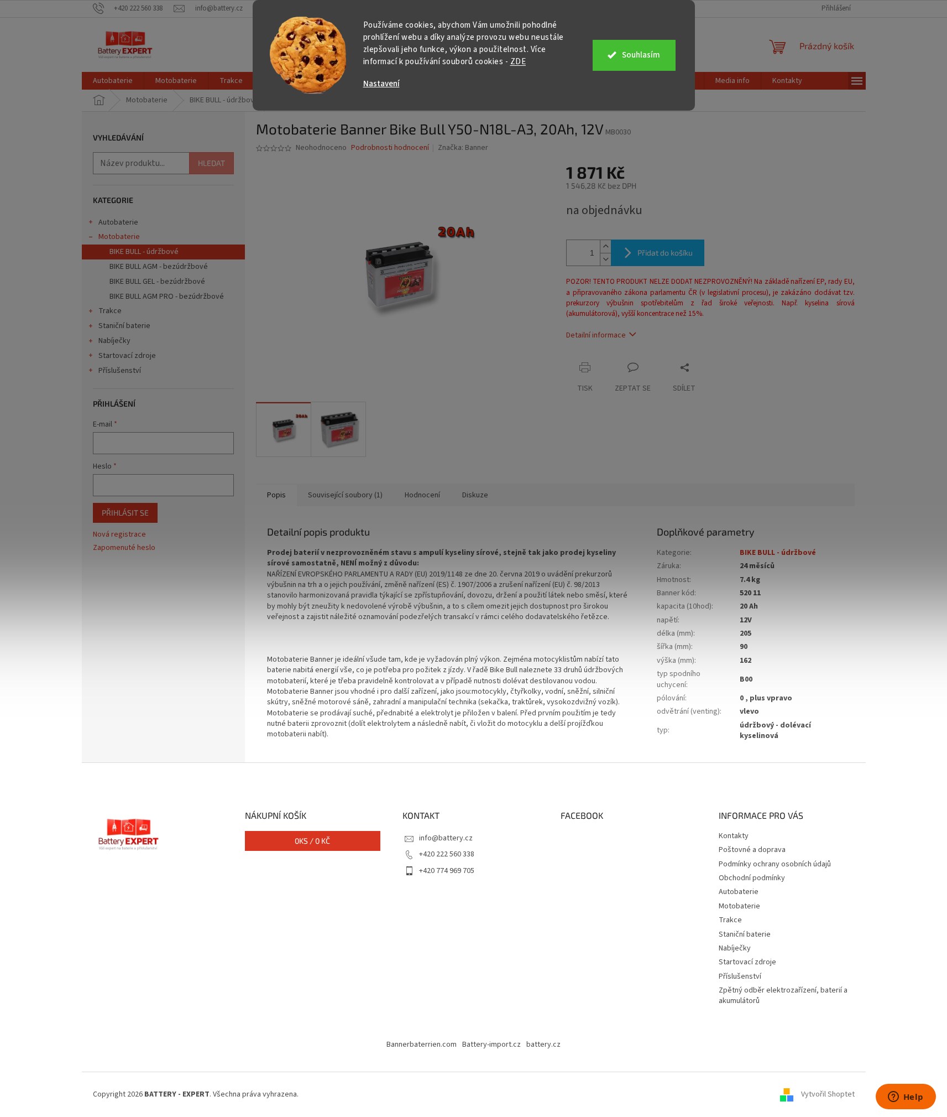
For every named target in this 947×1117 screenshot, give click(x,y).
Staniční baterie (124, 325)
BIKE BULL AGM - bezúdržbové (158, 266)
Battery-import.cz (491, 1044)
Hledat (211, 163)
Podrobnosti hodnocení (390, 148)
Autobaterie (118, 222)
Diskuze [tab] (475, 495)
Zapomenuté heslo (124, 548)
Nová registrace (119, 534)
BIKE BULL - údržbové (144, 251)
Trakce (110, 310)
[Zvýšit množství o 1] (605, 246)
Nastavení (381, 84)
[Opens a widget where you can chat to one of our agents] (905, 1097)
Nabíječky (114, 340)
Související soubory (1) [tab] (345, 495)
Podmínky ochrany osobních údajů (775, 864)
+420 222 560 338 (446, 854)
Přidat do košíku (665, 252)
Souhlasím (641, 55)
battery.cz (543, 1044)
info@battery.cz (446, 838)
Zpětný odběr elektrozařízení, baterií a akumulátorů (783, 995)
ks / (312, 840)
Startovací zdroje (127, 355)
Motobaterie (119, 236)
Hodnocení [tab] (422, 495)
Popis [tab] (276, 495)
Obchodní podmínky (752, 878)
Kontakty (734, 835)
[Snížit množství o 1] (605, 259)
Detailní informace (596, 335)
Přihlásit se (125, 512)
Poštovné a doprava (752, 849)
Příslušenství (119, 370)
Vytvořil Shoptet (828, 1094)
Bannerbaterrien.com (421, 1044)
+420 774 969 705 (446, 870)
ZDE (518, 61)
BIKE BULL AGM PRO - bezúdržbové (166, 296)
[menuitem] (113, 81)
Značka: (463, 147)
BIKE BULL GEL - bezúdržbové (157, 281)
